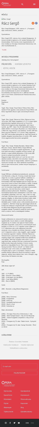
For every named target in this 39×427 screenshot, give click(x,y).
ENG (32, 423)
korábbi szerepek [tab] (23, 64)
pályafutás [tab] (7, 64)
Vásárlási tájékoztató (27, 345)
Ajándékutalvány (26, 411)
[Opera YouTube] (18, 423)
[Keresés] (22, 4)
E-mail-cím (7, 366)
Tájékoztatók (8, 411)
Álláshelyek (7, 407)
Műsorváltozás (26, 399)
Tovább (4, 50)
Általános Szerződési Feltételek (18, 341)
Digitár (6, 403)
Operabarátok (25, 391)
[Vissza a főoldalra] (6, 4)
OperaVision (8, 395)
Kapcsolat (24, 403)
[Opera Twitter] (14, 423)
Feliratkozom (19, 373)
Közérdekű (7, 399)
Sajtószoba (8, 391)
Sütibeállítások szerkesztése (18, 348)
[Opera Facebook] (10, 423)
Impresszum (25, 395)
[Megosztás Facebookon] (36, 23)
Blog (22, 407)
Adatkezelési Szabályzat (10, 345)
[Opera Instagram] (5, 423)
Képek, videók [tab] (9, 68)
